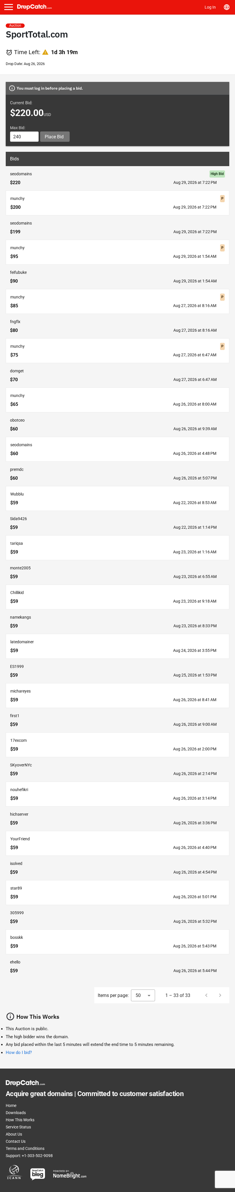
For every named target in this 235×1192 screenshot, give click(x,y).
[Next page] (220, 995)
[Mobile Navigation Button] (8, 7)
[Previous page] (206, 995)
